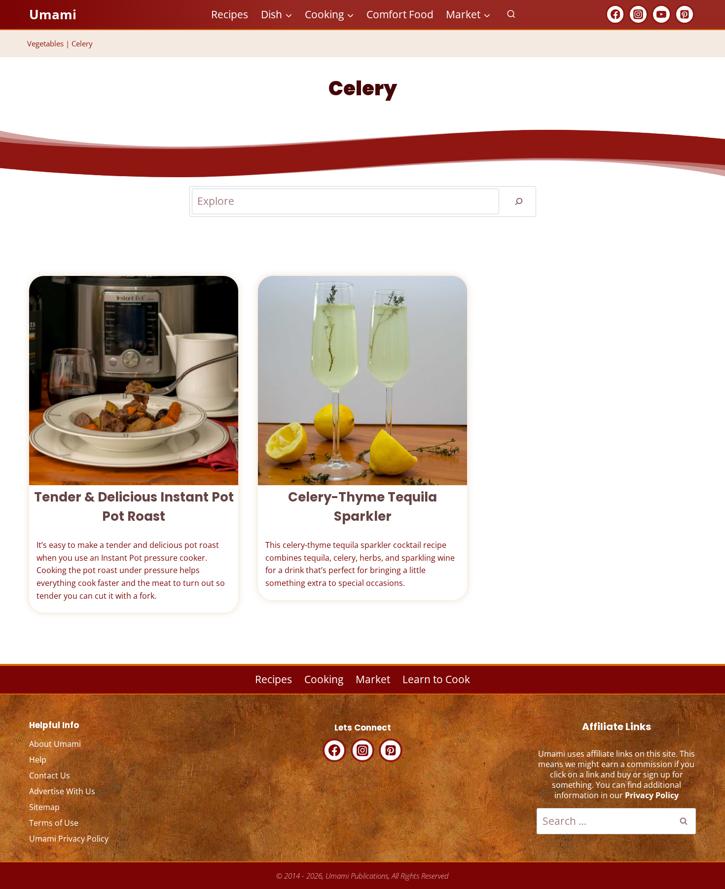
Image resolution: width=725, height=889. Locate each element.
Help (37, 759)
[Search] (519, 201)
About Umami (55, 743)
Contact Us (49, 775)
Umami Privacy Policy (69, 838)
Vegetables (45, 43)
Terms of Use (53, 822)
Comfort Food (400, 14)
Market (373, 679)
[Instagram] (638, 14)
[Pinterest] (684, 14)
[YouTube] (661, 14)
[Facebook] (615, 14)
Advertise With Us (62, 791)
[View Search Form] (511, 14)
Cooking (323, 679)
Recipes (229, 14)
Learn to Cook (436, 679)
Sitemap (44, 807)
